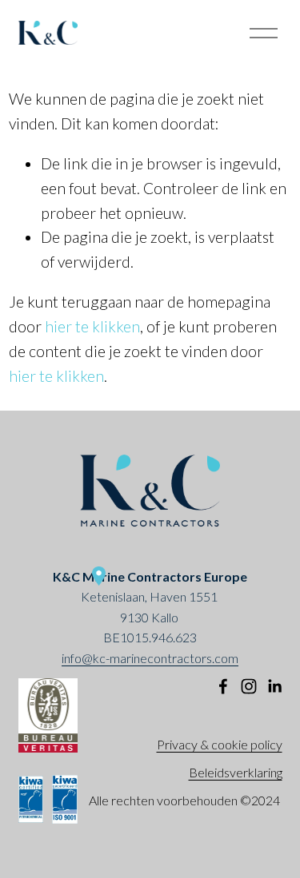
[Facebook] (223, 686)
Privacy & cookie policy (219, 744)
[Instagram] (249, 686)
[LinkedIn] (274, 686)
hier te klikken (92, 326)
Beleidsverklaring (235, 772)
